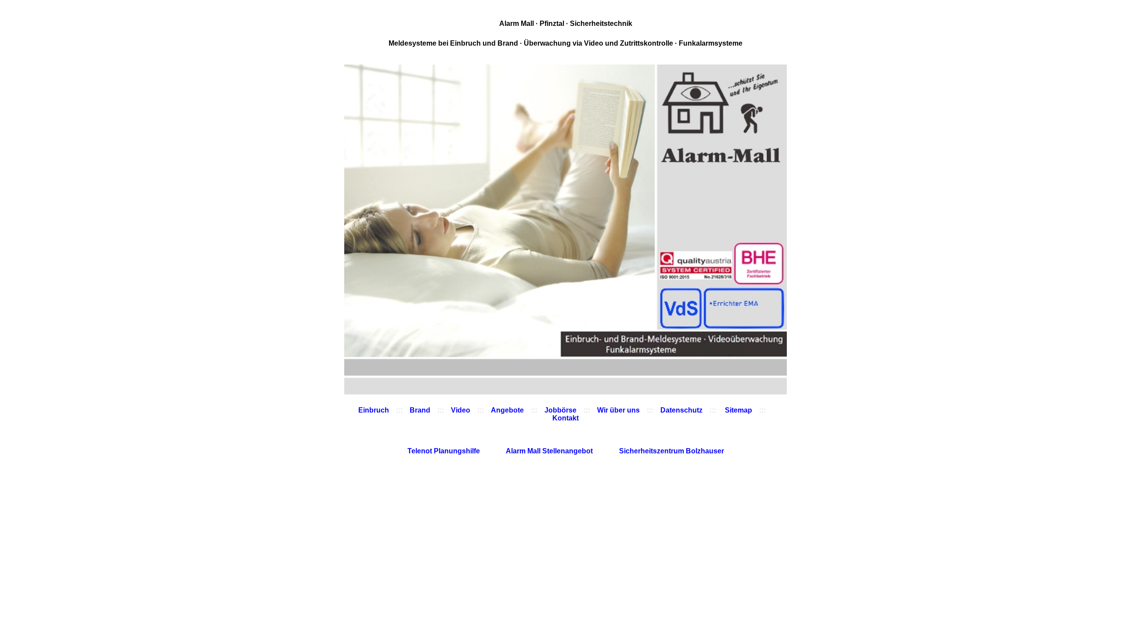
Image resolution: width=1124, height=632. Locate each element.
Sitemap (737, 410)
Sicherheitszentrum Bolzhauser (671, 451)
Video (460, 410)
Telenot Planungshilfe (444, 451)
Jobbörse (560, 410)
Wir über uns (618, 410)
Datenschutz (681, 410)
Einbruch (373, 410)
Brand (420, 410)
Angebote (507, 410)
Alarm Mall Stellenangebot (550, 451)
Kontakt (565, 418)
